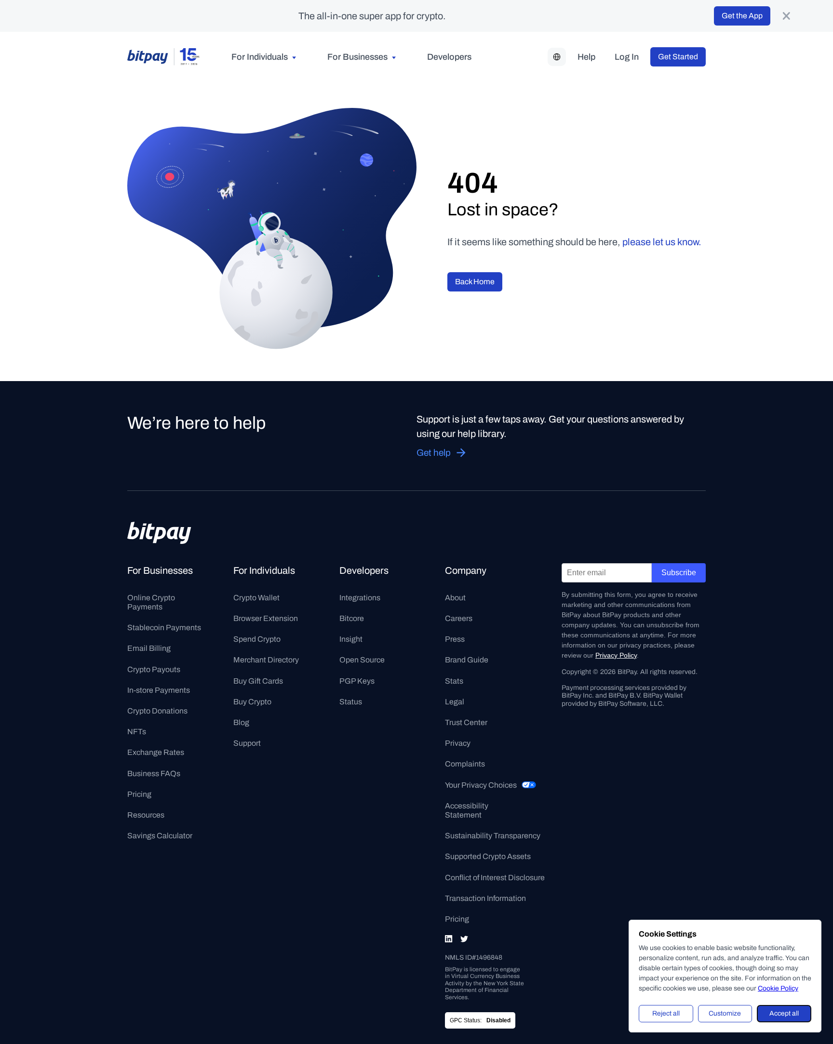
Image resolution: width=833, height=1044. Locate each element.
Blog (241, 722)
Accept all (784, 1013)
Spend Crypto (257, 639)
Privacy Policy (616, 655)
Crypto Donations (157, 711)
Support (247, 743)
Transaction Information (485, 898)
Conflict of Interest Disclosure (495, 877)
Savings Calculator (159, 836)
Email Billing (149, 648)
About (455, 598)
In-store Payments (158, 690)
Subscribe (678, 572)
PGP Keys (357, 681)
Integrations (359, 598)
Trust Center (466, 722)
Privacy (457, 743)
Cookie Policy (778, 988)
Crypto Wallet (256, 598)
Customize (725, 1013)
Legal (454, 702)
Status (350, 702)
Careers (458, 618)
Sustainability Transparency (492, 836)
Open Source (362, 660)
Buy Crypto (252, 702)
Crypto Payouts (153, 669)
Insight (351, 639)
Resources (145, 815)
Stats (454, 681)
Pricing (139, 794)
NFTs (136, 731)
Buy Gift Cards (258, 681)
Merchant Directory (266, 660)
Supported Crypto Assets (488, 856)
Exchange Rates (155, 752)
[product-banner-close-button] (786, 16)
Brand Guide (466, 660)
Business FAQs (153, 773)
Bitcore (351, 618)
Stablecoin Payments (164, 627)
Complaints (465, 764)
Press (455, 639)
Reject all (666, 1013)
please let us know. (661, 242)
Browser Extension (265, 618)
